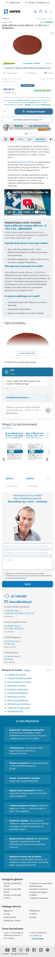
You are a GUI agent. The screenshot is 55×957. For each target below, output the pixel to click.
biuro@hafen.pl (20, 602)
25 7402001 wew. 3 (12, 641)
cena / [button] (9, 93)
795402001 (19, 628)
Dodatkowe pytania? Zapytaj (26, 119)
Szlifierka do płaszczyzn (18, 707)
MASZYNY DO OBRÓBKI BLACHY (12, 890)
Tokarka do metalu (16, 674)
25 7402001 (19, 596)
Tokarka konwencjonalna (19, 678)
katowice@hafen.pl (9, 662)
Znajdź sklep (14, 2)
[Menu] (50, 11)
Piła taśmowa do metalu (19, 682)
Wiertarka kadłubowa (17, 700)
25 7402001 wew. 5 (12, 626)
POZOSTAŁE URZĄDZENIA (38, 889)
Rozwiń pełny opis (27, 353)
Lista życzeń (11, 73)
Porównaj (31, 73)
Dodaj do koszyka (36, 111)
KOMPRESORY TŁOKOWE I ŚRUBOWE (38, 893)
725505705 (8, 613)
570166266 (8, 659)
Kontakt (32, 917)
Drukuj (49, 73)
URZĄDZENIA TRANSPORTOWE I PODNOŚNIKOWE (41, 884)
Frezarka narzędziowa (18, 693)
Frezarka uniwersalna (17, 689)
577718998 (8, 628)
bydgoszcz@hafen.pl (10, 647)
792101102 (29, 613)
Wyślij (27, 584)
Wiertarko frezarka (16, 685)
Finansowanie (10, 917)
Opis (30, 139)
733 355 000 (9, 644)
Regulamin (8, 910)
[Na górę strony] (6, 139)
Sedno (20, 139)
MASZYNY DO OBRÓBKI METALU (12, 884)
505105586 (19, 613)
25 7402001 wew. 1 (12, 610)
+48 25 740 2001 (38, 938)
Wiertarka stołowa (16, 696)
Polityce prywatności (19, 578)
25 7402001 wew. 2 (12, 656)
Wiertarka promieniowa (19, 704)
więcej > (49, 63)
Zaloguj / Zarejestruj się (38, 2)
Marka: (46, 22)
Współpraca (34, 910)
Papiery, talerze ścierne (44, 18)
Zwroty (7, 913)
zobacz (27, 670)
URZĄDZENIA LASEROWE (38, 898)
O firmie (33, 913)
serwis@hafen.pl (9, 632)
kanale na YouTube (26, 162)
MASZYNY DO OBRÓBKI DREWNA (12, 896)
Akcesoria (40, 139)
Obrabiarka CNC (15, 711)
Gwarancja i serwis (12, 920)
